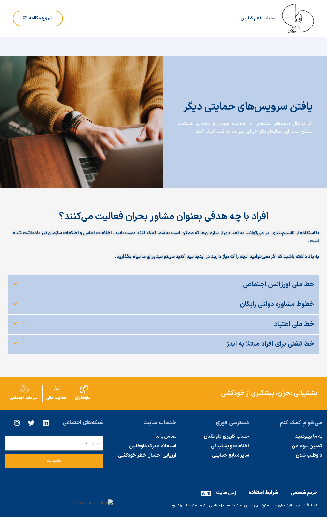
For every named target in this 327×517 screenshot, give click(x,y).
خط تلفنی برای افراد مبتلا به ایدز (270, 344)
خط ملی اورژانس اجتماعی (278, 285)
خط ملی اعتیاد (294, 324)
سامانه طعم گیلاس (258, 18)
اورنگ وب (177, 505)
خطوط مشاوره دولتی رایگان (277, 304)
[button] (163, 285)
